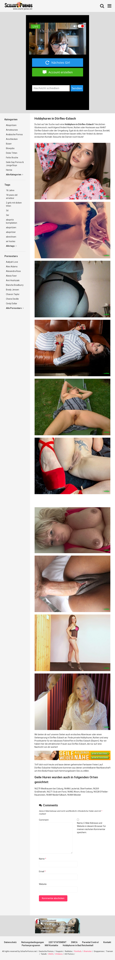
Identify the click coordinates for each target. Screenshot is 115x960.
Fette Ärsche (12, 157)
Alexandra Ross (13, 271)
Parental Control (90, 942)
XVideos (58, 954)
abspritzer (11, 232)
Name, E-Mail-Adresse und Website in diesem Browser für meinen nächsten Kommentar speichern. (91, 828)
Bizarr (9, 144)
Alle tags (10, 246)
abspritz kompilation (11, 221)
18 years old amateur (11, 196)
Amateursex (12, 130)
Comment (44, 820)
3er (7, 215)
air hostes (10, 241)
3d (7, 210)
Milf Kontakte (51, 945)
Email (42, 871)
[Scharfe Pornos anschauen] (18, 6)
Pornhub (77, 951)
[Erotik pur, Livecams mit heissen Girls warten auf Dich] (72, 759)
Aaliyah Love (12, 262)
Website (43, 884)
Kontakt (107, 942)
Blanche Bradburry (15, 285)
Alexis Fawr (11, 276)
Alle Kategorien (14, 174)
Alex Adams (12, 266)
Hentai (9, 170)
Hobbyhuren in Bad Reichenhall (78, 945)
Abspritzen (11, 125)
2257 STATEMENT (57, 942)
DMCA (74, 942)
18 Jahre (10, 190)
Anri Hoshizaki (12, 280)
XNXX (50, 954)
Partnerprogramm (31, 945)
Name (42, 859)
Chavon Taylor (12, 294)
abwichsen (11, 237)
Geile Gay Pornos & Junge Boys (15, 164)
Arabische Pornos (14, 134)
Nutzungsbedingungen (32, 942)
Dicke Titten (11, 153)
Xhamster (87, 951)
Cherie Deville (12, 299)
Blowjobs (10, 148)
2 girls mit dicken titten (14, 204)
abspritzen (11, 227)
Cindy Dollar (11, 303)
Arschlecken (12, 139)
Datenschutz (10, 942)
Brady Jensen (12, 289)
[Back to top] (105, 951)
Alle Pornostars (14, 308)
